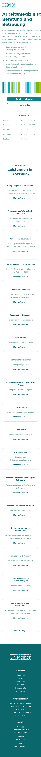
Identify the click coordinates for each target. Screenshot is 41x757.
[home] (8, 5)
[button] (37, 5)
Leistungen (20, 681)
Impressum (20, 691)
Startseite (21, 675)
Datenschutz (20, 688)
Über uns (20, 678)
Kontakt (20, 685)
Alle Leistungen (20, 631)
